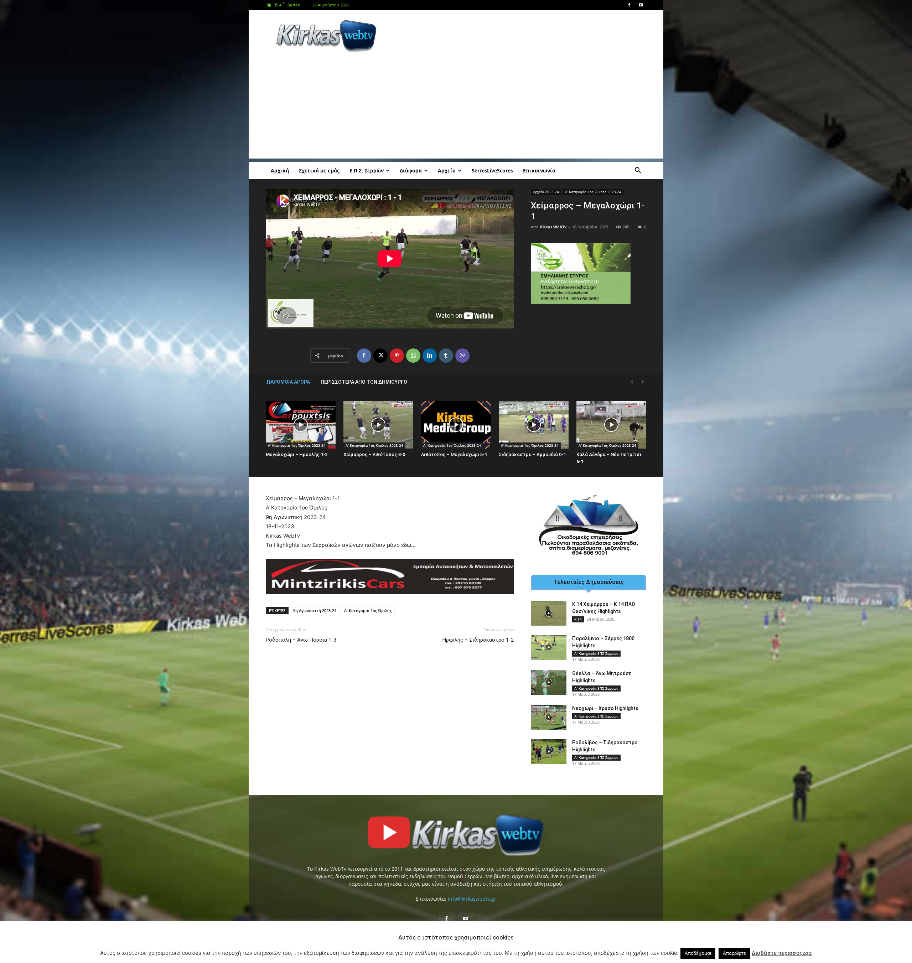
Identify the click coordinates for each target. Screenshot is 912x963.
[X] (380, 355)
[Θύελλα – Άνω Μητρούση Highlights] (548, 678)
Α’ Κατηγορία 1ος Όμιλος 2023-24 (593, 191)
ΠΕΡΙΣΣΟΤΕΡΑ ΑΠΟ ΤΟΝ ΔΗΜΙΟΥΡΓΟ (364, 382)
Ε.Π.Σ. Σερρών (366, 170)
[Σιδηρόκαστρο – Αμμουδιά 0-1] (534, 425)
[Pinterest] (397, 355)
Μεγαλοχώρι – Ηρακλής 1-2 (296, 454)
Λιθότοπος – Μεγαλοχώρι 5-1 (454, 454)
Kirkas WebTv (553, 226)
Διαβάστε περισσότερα (782, 952)
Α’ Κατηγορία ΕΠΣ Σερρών (596, 649)
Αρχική (280, 170)
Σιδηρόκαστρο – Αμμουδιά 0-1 (532, 454)
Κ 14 (578, 615)
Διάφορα (411, 170)
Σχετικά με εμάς (319, 170)
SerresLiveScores (492, 170)
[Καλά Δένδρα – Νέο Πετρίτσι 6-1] (611, 425)
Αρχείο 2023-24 (546, 191)
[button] (637, 171)
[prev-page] (632, 381)
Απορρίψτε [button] (734, 953)
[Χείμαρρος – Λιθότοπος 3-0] (378, 425)
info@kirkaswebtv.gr (472, 894)
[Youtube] (641, 5)
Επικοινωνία (539, 170)
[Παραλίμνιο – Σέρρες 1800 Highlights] (548, 643)
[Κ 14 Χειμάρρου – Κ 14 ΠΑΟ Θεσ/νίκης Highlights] (548, 609)
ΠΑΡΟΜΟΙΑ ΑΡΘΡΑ (288, 382)
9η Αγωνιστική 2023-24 (314, 610)
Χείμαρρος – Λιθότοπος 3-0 (374, 454)
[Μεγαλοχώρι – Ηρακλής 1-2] (301, 425)
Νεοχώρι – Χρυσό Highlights (605, 704)
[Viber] (462, 355)
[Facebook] (629, 5)
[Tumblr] (446, 355)
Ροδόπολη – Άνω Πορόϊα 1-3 (301, 640)
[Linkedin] (430, 355)
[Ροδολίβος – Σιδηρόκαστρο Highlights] (548, 747)
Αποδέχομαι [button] (698, 953)
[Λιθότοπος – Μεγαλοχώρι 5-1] (456, 425)
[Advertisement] (516, 36)
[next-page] (642, 381)
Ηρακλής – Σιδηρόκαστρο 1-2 (478, 640)
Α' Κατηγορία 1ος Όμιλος (368, 610)
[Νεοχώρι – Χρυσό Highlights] (548, 713)
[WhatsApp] (413, 355)
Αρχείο (447, 170)
